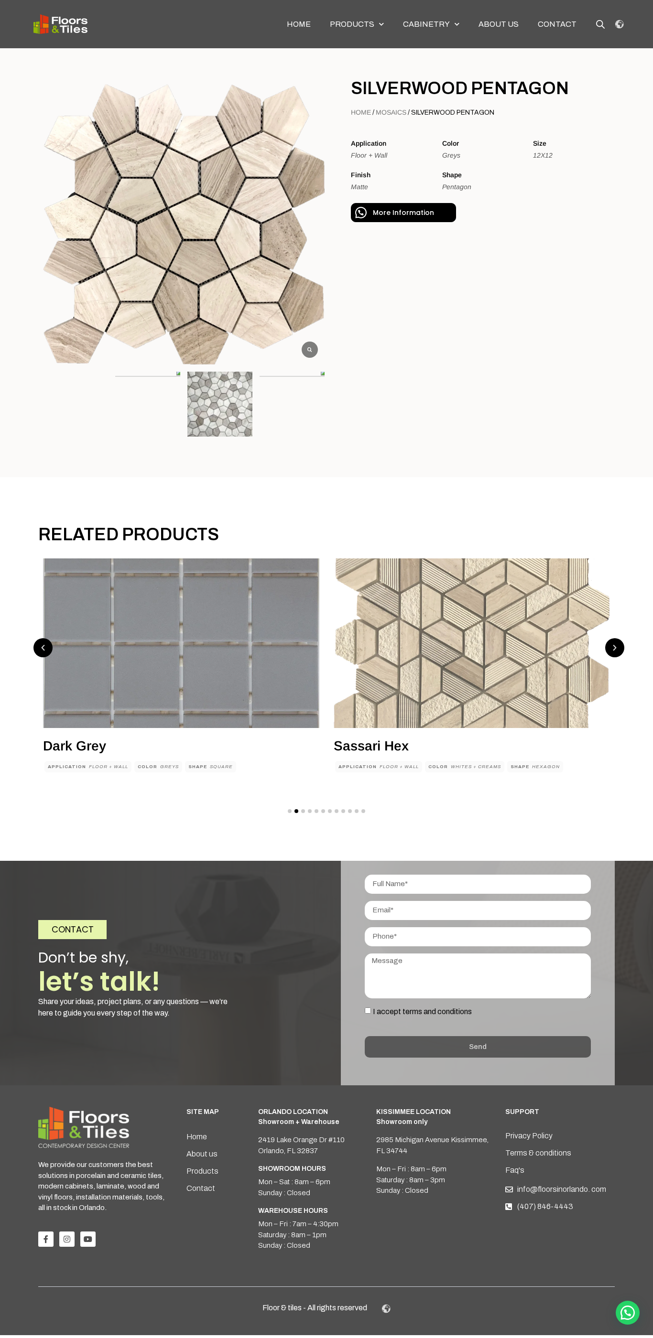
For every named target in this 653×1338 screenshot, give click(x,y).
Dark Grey (74, 746)
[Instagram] (67, 1239)
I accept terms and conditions (422, 1011)
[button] (43, 647)
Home (299, 24)
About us (499, 24)
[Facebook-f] (46, 1239)
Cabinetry (426, 24)
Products (352, 24)
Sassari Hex (371, 746)
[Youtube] (88, 1239)
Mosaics (391, 112)
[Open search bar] (600, 24)
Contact (557, 24)
